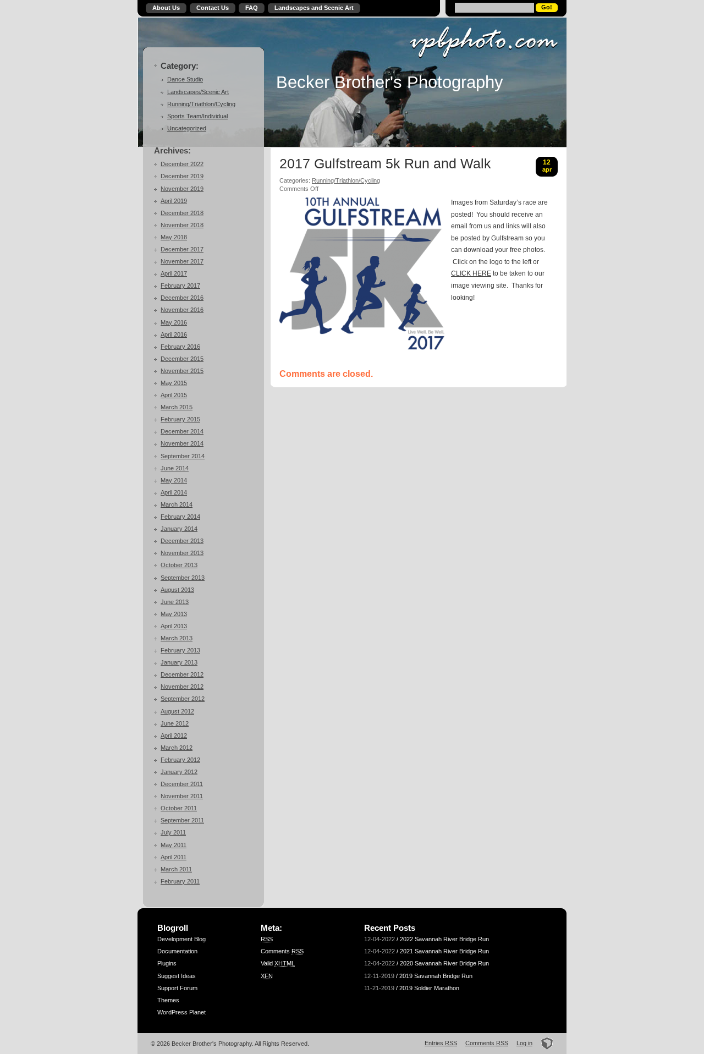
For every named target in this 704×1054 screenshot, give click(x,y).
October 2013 (179, 565)
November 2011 (182, 796)
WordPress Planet (181, 1012)
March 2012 (177, 747)
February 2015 (180, 419)
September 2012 (183, 698)
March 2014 (177, 504)
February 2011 (180, 881)
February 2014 (180, 516)
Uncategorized (186, 128)
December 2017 (182, 249)
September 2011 (182, 820)
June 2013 (175, 602)
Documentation (177, 951)
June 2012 (175, 723)
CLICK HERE (471, 273)
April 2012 (174, 735)
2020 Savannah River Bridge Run (444, 963)
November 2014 (182, 443)
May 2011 (173, 845)
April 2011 (173, 857)
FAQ (251, 7)
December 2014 (182, 431)
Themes (168, 1000)
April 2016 (174, 334)
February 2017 (180, 285)
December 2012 (182, 674)
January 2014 (179, 528)
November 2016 (182, 309)
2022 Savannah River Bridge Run (444, 939)
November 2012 (182, 686)
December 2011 (182, 784)
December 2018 (182, 213)
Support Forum (177, 988)
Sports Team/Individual (197, 116)
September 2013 (183, 577)
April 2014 (174, 492)
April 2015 (174, 395)
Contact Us (212, 7)
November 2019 (182, 188)
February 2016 (180, 346)
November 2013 (182, 553)
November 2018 (182, 225)
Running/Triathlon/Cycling (201, 104)
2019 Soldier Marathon (429, 988)
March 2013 (177, 638)
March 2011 (176, 869)
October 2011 (179, 808)
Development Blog (181, 939)
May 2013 (174, 614)
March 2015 (177, 407)
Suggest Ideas (176, 976)
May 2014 (174, 480)
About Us (166, 7)
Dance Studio (185, 79)
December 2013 (182, 540)
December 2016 (182, 297)
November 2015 (182, 370)
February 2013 (180, 650)
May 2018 (174, 237)
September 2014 (183, 456)
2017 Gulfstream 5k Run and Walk (385, 164)
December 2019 (182, 176)
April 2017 (174, 273)
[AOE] (543, 1043)
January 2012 (179, 771)
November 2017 (182, 261)
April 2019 (174, 200)
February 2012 (180, 759)
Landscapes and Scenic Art (314, 7)
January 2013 (179, 662)
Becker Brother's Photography (389, 82)
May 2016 (174, 322)
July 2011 (173, 832)
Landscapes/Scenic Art (198, 92)
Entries (441, 1043)
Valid (278, 963)
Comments (282, 951)
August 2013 (177, 589)
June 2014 (175, 468)
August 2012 (177, 711)
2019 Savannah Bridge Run (435, 976)
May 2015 (174, 383)
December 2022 (182, 164)
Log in (524, 1043)
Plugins (167, 963)
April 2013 (174, 626)
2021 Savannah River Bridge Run (444, 951)
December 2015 (182, 358)
